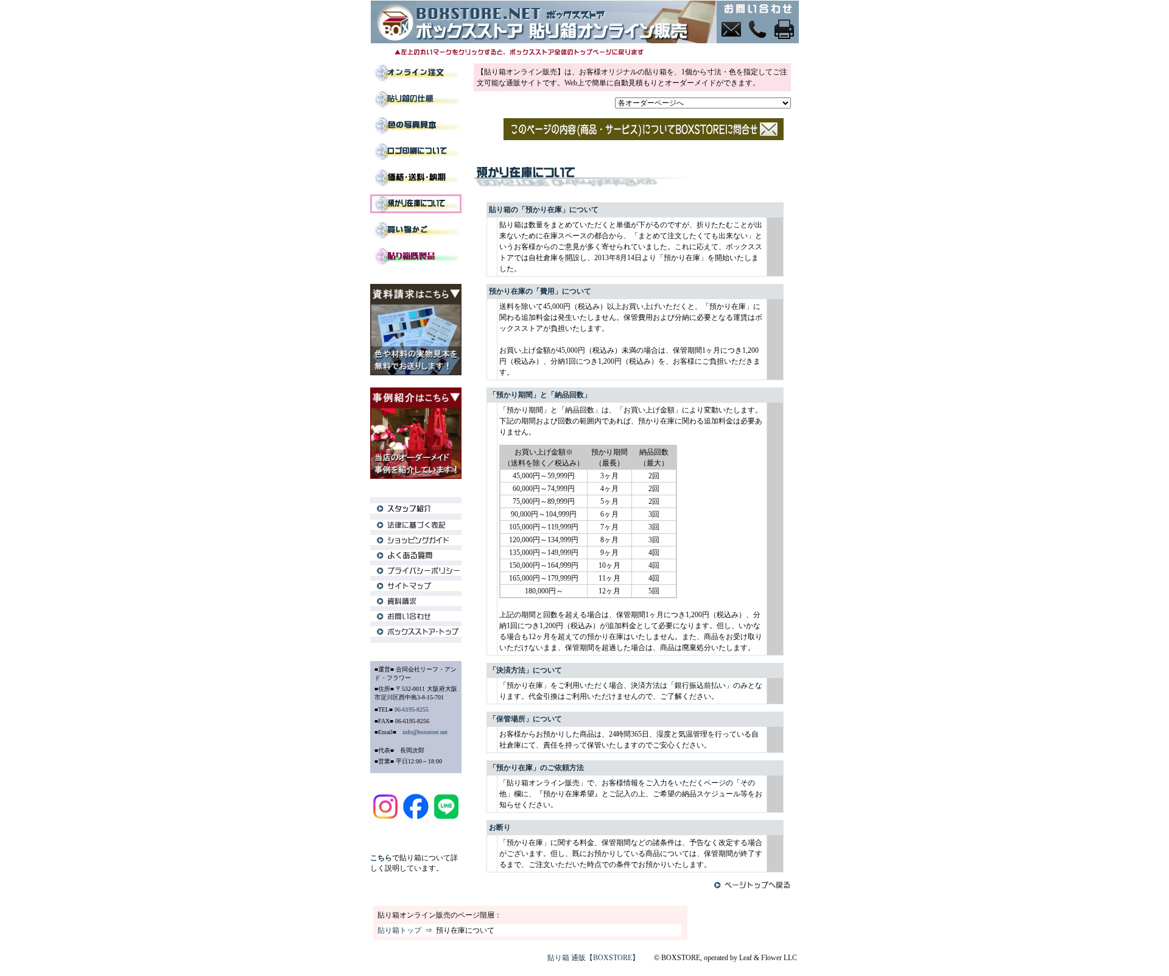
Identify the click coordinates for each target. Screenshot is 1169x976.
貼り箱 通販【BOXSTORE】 (593, 957)
